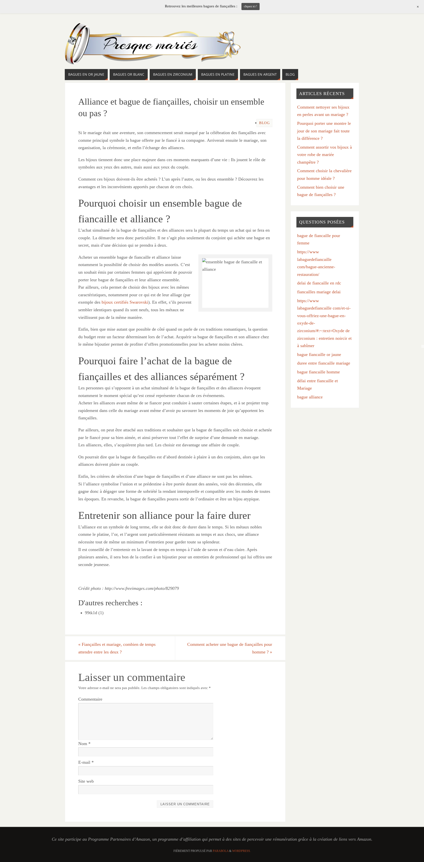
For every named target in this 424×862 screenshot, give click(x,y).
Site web (86, 781)
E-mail (86, 762)
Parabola (220, 851)
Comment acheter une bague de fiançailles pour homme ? (229, 648)
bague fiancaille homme (318, 371)
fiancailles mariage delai (319, 291)
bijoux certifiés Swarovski (125, 302)
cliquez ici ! (250, 6)
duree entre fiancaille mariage (323, 363)
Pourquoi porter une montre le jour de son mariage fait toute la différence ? (324, 131)
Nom (84, 743)
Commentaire (90, 699)
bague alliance (310, 397)
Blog (264, 123)
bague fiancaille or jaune (319, 354)
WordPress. (241, 851)
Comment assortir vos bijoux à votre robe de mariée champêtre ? (324, 155)
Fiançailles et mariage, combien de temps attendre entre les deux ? (117, 648)
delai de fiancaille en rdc (319, 283)
